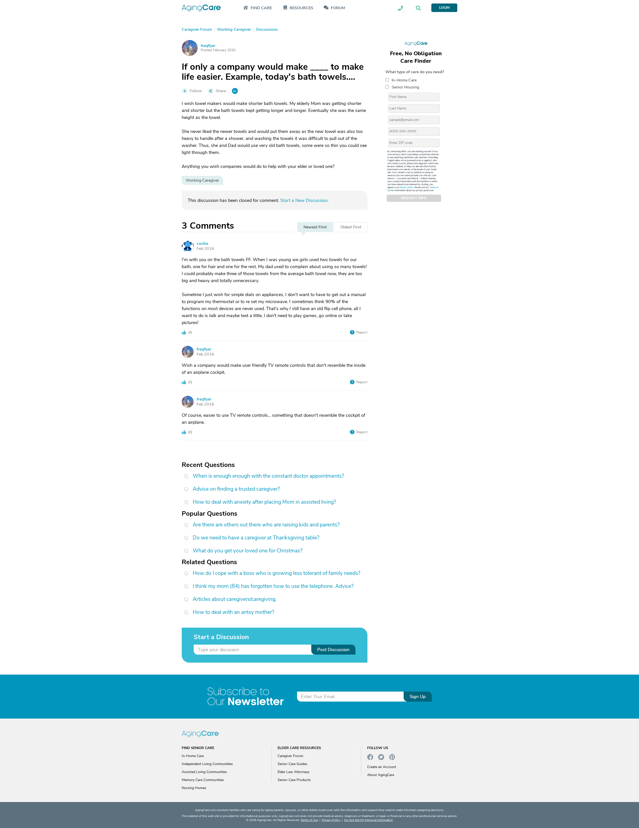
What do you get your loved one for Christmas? (247, 550)
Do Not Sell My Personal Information (368, 820)
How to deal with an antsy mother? (233, 612)
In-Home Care (404, 80)
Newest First (315, 227)
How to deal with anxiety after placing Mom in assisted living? (264, 501)
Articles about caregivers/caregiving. (235, 599)
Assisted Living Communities (204, 772)
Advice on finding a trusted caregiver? (236, 488)
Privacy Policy (407, 187)
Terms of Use (309, 820)
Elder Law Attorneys (294, 772)
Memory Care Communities (203, 780)
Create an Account (381, 767)
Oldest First (350, 227)
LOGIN (444, 7)
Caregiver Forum (290, 756)
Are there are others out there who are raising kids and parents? (266, 524)
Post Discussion (333, 650)
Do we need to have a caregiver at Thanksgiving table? (256, 537)
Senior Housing (405, 87)
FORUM (338, 8)
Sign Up (418, 697)
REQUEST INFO (414, 198)
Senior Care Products (294, 780)
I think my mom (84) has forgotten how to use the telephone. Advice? (273, 586)
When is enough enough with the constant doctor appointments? (268, 475)
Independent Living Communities (207, 764)
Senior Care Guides (292, 764)
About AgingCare (380, 775)
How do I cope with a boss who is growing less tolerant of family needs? (276, 573)
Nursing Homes (194, 788)
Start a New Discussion (303, 200)
